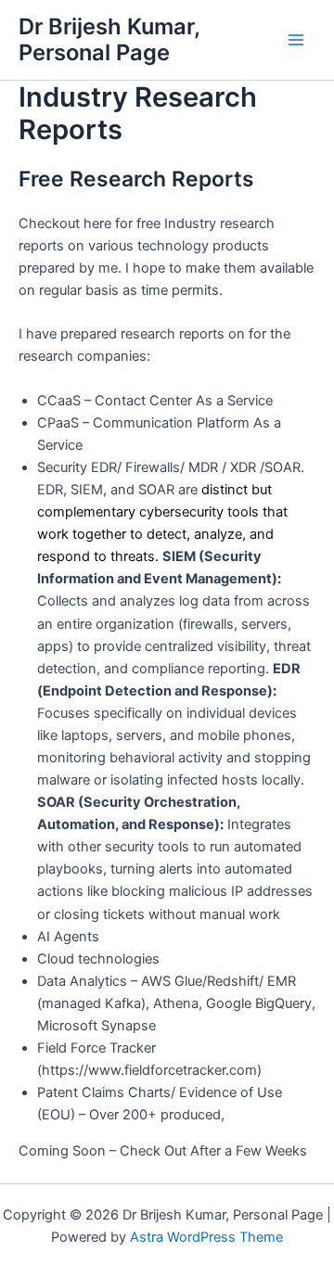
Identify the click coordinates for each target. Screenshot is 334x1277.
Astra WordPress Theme (206, 1237)
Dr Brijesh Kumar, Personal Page (109, 39)
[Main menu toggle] (295, 39)
